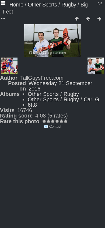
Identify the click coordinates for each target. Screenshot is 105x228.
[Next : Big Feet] (99, 19)
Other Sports (42, 5)
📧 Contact (52, 127)
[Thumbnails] (76, 19)
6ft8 (32, 105)
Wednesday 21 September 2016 (60, 86)
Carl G (91, 99)
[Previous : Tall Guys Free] (88, 19)
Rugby (68, 5)
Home (16, 5)
